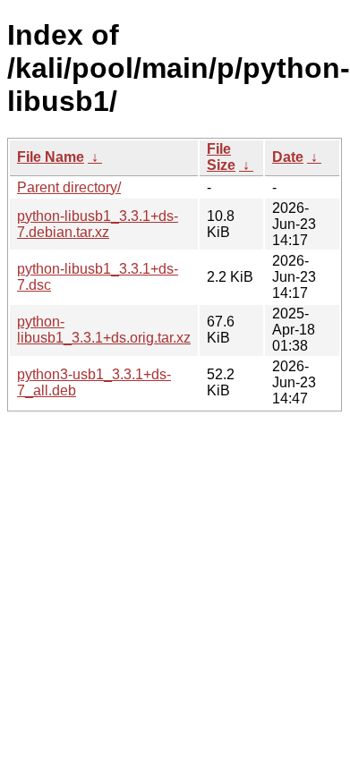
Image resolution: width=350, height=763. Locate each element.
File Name (50, 157)
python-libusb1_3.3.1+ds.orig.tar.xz (104, 329)
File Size (221, 157)
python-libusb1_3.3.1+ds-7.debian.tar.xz (97, 224)
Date (287, 157)
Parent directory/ (69, 187)
